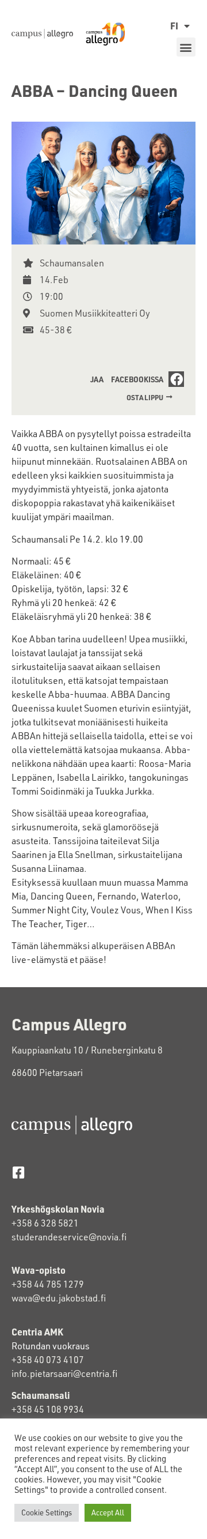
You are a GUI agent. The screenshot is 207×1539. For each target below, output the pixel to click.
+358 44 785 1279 (48, 1284)
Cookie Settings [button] (46, 1512)
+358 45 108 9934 (48, 1409)
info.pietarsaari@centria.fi (64, 1373)
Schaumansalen (72, 263)
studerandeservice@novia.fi (70, 1237)
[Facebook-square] (18, 1172)
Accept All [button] (107, 1512)
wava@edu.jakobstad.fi (59, 1298)
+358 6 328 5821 (45, 1223)
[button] (186, 47)
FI (174, 26)
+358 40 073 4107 (48, 1359)
